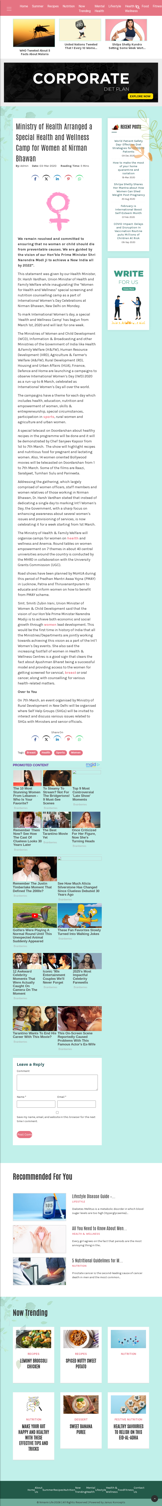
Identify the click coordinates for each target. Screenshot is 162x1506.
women (50, 624)
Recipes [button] (53, 6)
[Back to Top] (154, 1498)
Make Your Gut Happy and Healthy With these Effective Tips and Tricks (33, 1437)
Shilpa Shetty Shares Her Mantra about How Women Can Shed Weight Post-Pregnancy (128, 189)
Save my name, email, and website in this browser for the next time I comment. (56, 1119)
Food (121, 1490)
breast (70, 672)
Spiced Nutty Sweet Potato (81, 1363)
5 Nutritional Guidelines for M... (97, 1260)
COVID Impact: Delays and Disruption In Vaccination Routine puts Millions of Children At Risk (128, 231)
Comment (23, 1071)
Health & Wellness (86, 1234)
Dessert (81, 1419)
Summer (47, 1490)
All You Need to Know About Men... (99, 1228)
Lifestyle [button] (114, 6)
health (73, 538)
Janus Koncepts (114, 1502)
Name (21, 1097)
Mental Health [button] (100, 8)
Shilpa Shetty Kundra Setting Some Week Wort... (127, 46)
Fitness (129, 1490)
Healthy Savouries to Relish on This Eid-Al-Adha (128, 1432)
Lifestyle (78, 1201)
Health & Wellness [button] (131, 8)
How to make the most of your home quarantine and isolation (128, 168)
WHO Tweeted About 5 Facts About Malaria (35, 52)
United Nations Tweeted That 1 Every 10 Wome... (81, 46)
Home (24, 6)
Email (61, 1097)
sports (48, 417)
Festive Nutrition (128, 1419)
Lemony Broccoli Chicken (33, 1363)
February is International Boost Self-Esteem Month (128, 209)
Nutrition (79, 1266)
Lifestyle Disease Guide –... (93, 1196)
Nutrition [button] (69, 6)
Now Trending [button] (85, 8)
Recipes (34, 1354)
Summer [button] (37, 6)
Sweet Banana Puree (81, 1429)
